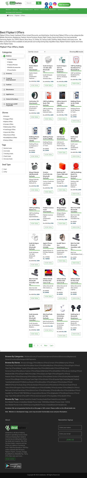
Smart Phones (12, 59)
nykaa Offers (67, 382)
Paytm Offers (74, 365)
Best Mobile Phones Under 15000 (58, 402)
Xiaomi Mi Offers (9, 132)
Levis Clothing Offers (74, 371)
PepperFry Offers (63, 374)
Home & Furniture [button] (12, 99)
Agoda (70, 379)
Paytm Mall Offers (26, 374)
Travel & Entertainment (25, 9)
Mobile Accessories (14, 67)
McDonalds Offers (52, 368)
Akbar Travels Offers (24, 368)
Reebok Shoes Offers (12, 376)
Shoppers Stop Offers (22, 387)
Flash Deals (7, 156)
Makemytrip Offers (10, 127)
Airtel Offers (22, 396)
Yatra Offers (9, 387)
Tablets (10, 62)
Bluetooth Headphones (59, 405)
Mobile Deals (8, 148)
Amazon (6, 116)
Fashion (36, 9)
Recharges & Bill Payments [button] (11, 104)
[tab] (13, 56)
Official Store (64, 368)
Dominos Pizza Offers (12, 371)
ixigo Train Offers (11, 396)
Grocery (15, 9)
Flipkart (17, 15)
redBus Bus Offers (62, 390)
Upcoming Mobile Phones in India (39, 405)
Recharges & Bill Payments (13, 12)
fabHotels (15, 382)
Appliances (52, 9)
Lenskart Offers (62, 387)
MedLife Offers (73, 387)
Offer (5, 172)
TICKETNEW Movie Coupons (28, 393)
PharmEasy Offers (23, 390)
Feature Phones (13, 65)
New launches (64, 5)
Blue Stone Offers (9, 135)
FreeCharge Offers (9, 129)
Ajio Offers (37, 374)
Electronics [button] (10, 89)
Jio (36, 396)
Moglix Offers (20, 379)
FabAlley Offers (50, 387)
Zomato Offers (8, 124)
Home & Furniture (63, 9)
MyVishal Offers (47, 371)
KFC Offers (30, 396)
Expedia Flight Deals (60, 379)
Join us (70, 440)
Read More (10, 459)
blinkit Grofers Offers (55, 376)
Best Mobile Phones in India (14, 402)
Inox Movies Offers (44, 393)
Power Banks (12, 70)
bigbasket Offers (57, 393)
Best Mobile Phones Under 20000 (16, 405)
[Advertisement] (42, 26)
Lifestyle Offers (37, 385)
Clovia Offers (58, 385)
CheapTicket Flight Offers (34, 379)
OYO (20, 382)
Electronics (44, 9)
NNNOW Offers (10, 385)
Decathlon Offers (45, 382)
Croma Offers (10, 379)
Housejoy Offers (49, 390)
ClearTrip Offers (10, 368)
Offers (23, 15)
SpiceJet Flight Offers (49, 374)
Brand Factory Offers (71, 393)
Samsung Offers (26, 376)
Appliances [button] (10, 94)
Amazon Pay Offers (39, 368)
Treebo (75, 379)
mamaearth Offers (44, 396)
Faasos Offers (57, 382)
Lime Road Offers (70, 385)
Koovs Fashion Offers (28, 371)
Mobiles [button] (9, 56)
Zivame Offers (48, 385)
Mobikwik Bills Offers (12, 374)
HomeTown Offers (37, 390)
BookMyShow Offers (10, 137)
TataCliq (8, 382)
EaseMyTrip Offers (11, 393)
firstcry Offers (8, 140)
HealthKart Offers (60, 371)
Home (11, 15)
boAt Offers (67, 396)
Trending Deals (8, 153)
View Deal (34, 85)
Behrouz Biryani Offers (31, 382)
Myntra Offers (8, 121)
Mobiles (8, 9)
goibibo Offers (57, 396)
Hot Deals (7, 151)
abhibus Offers (74, 390)
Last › (52, 345)
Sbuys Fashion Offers (40, 376)
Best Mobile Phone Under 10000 (35, 402)
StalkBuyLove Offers (37, 387)
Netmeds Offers (10, 390)
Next (45, 345)
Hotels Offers (48, 379)
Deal (5, 169)
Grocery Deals (8, 159)
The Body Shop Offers (23, 385)
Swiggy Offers (8, 119)
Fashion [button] (8, 84)
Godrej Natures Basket (70, 376)
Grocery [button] (9, 73)
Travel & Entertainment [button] (11, 79)
